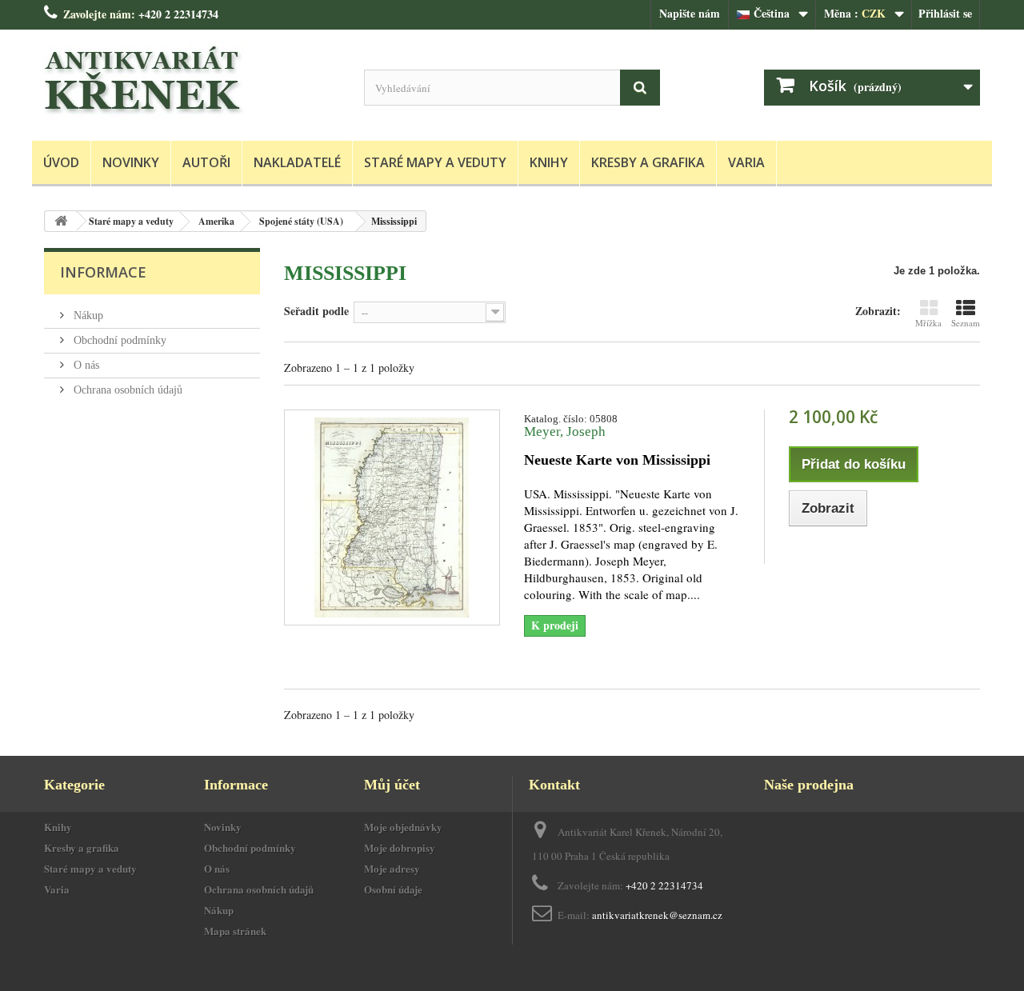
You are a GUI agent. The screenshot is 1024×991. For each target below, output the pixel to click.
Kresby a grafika (648, 162)
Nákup (86, 316)
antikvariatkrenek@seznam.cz (657, 915)
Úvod (61, 162)
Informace (103, 272)
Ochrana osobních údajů (126, 390)
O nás (84, 365)
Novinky (130, 162)
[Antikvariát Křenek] (192, 81)
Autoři (206, 162)
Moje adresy (392, 868)
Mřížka (928, 323)
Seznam (965, 323)
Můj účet (392, 785)
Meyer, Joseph (565, 431)
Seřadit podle (316, 310)
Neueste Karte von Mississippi (617, 460)
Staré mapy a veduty (435, 162)
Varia (746, 162)
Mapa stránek (235, 930)
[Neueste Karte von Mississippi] (392, 517)
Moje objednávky (403, 826)
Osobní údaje (393, 889)
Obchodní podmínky (118, 340)
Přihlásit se (945, 13)
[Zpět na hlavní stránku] (61, 221)
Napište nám (689, 13)
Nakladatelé (297, 162)
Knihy (549, 162)
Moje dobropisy (399, 847)
